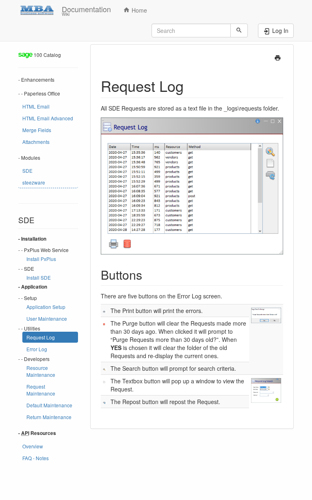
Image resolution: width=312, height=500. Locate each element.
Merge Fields (36, 129)
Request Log (40, 337)
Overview (32, 446)
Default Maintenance (49, 405)
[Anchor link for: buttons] (148, 274)
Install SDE (38, 277)
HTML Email (36, 106)
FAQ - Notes (35, 457)
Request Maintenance (40, 390)
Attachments (36, 141)
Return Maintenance (49, 416)
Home (138, 10)
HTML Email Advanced (47, 118)
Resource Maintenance (40, 371)
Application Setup (45, 306)
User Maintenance (46, 318)
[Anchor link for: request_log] (191, 85)
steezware (33, 182)
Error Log (36, 349)
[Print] (277, 57)
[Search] (239, 30)
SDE (27, 170)
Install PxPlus (41, 258)
